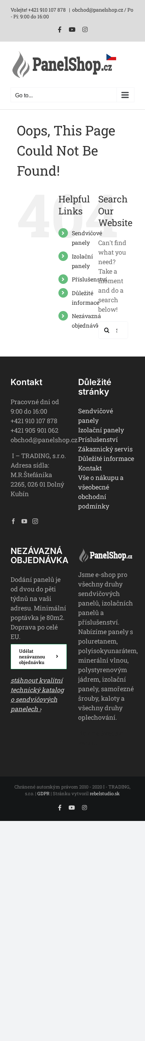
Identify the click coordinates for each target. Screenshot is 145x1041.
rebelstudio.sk (105, 793)
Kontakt (90, 468)
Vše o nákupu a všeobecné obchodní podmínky (101, 491)
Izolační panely (101, 430)
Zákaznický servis (105, 449)
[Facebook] (13, 521)
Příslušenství (89, 279)
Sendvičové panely (95, 416)
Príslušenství (98, 439)
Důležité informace (106, 458)
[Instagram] (35, 521)
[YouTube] (24, 521)
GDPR (43, 793)
